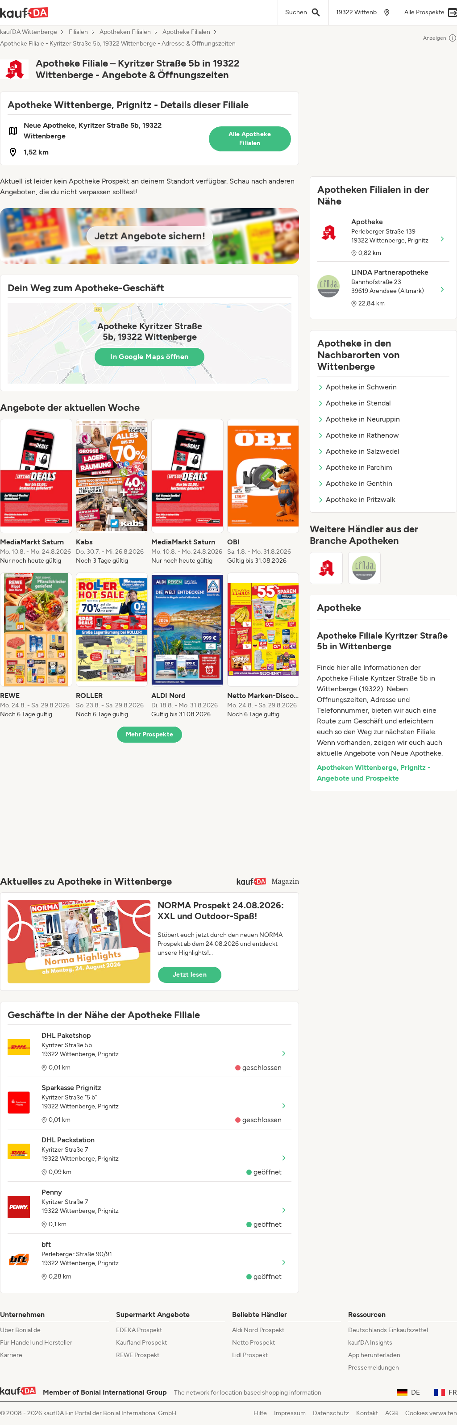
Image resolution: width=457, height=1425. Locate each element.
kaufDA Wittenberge (28, 32)
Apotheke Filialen (186, 32)
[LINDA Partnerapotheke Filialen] (364, 568)
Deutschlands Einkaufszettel (388, 1330)
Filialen (78, 32)
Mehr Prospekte (150, 734)
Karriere (11, 1355)
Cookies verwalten (431, 1413)
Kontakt (367, 1413)
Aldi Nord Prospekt (258, 1330)
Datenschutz (331, 1413)
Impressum (290, 1413)
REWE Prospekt (137, 1355)
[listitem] (36, 492)
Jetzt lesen (190, 974)
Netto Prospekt (253, 1342)
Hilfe (260, 1413)
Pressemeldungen (373, 1367)
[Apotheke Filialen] (326, 568)
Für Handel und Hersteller (36, 1342)
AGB (391, 1413)
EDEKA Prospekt (139, 1330)
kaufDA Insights (370, 1342)
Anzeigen (434, 38)
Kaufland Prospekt (141, 1342)
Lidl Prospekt (250, 1355)
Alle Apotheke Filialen (249, 138)
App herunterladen (374, 1355)
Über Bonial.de (20, 1330)
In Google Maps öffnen (149, 356)
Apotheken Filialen (125, 32)
